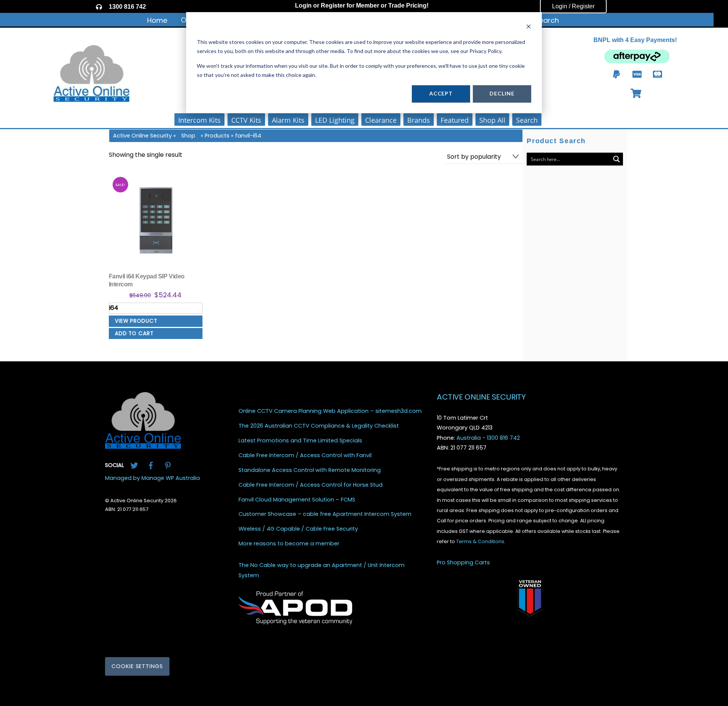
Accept (441, 93)
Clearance (381, 120)
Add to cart (134, 333)
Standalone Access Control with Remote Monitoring (309, 470)
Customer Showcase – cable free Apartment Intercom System (324, 514)
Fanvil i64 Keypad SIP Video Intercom (147, 280)
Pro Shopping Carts (463, 563)
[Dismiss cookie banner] (528, 27)
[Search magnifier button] (616, 159)
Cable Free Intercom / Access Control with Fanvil (305, 455)
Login (303, 5)
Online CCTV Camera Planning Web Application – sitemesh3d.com (330, 411)
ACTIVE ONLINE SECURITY (481, 397)
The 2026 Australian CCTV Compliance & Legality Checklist (318, 426)
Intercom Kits (199, 120)
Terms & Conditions (480, 542)
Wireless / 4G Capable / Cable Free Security (298, 529)
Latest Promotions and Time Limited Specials (300, 441)
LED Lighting (335, 120)
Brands (418, 120)
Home (157, 20)
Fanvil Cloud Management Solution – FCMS (296, 499)
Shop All (492, 120)
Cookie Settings (137, 666)
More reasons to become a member (288, 544)
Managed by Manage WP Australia (152, 478)
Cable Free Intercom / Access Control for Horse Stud (310, 485)
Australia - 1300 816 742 (488, 438)
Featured (455, 120)
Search (547, 20)
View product (136, 321)
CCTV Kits (246, 120)
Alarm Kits (288, 120)
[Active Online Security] (143, 446)
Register (333, 5)
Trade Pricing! (408, 5)
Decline (502, 93)
